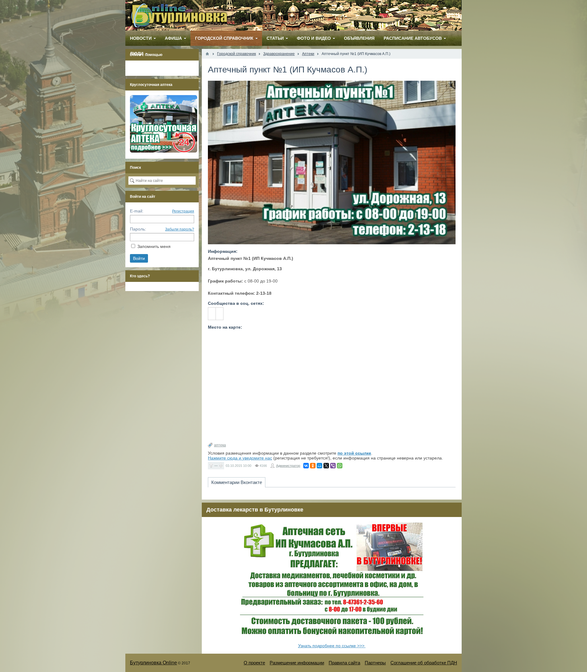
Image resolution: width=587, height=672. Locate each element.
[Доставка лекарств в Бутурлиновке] (331, 639)
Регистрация (183, 211)
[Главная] (207, 54)
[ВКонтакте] (306, 465)
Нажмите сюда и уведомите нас (240, 458)
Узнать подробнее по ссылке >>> (332, 645)
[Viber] (333, 465)
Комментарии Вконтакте (236, 482)
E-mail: (136, 211)
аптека (220, 445)
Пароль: (138, 229)
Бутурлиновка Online (153, 662)
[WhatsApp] (339, 465)
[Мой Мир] (319, 465)
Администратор (288, 465)
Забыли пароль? (179, 229)
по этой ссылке (354, 453)
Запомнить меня (154, 246)
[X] (326, 465)
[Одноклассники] (313, 465)
